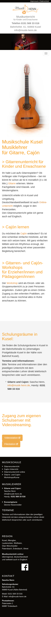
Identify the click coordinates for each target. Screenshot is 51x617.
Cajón (23, 233)
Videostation (11, 437)
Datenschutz (44, 1)
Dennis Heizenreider (13, 505)
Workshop (12, 283)
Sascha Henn (10, 491)
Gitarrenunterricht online (14, 472)
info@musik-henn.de (25, 30)
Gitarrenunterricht (11, 466)
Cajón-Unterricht (11, 469)
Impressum (34, 1)
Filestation (10, 444)
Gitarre (12, 183)
